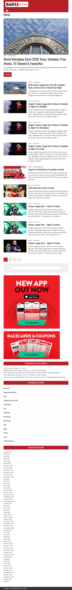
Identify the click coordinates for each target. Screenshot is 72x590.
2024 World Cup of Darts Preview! (41, 187)
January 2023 (8, 546)
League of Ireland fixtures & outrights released (46, 169)
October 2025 (8, 474)
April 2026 (7, 461)
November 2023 (9, 523)
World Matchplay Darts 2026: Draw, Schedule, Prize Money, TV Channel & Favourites (35, 61)
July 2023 (7, 532)
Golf (5, 409)
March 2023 (7, 541)
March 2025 (7, 488)
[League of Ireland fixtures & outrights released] (15, 177)
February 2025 (8, 490)
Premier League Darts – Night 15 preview (44, 224)
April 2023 (7, 539)
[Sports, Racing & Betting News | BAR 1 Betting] (36, 4)
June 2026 (7, 457)
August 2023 (8, 530)
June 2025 (7, 481)
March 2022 (7, 566)
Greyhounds (7, 413)
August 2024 (8, 503)
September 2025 (9, 477)
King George (7, 421)
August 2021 (8, 579)
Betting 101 (7, 388)
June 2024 (7, 508)
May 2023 (7, 537)
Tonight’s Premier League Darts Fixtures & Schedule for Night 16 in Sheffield (48, 105)
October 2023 (8, 526)
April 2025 (7, 486)
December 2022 (9, 548)
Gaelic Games (7, 404)
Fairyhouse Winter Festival (11, 400)
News (5, 425)
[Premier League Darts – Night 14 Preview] (15, 251)
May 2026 (7, 459)
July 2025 (7, 479)
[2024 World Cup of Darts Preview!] (15, 196)
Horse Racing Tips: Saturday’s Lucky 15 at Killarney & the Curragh (25, 375)
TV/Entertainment (8, 441)
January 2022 (8, 570)
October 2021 (8, 575)
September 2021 (9, 577)
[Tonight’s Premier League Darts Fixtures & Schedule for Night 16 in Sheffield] (15, 112)
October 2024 (8, 499)
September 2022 (9, 555)
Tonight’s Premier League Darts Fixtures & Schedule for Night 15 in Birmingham (48, 126)
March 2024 (7, 515)
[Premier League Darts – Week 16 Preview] (15, 214)
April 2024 (7, 512)
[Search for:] (33, 268)
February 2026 (8, 466)
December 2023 (9, 521)
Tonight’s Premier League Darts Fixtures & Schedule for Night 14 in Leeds (48, 147)
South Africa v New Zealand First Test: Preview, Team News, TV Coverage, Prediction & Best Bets (35, 377)
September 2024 (9, 501)
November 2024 (9, 497)
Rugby (5, 429)
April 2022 (7, 564)
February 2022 (8, 568)
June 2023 (7, 535)
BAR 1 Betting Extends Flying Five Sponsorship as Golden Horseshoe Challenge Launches (32, 373)
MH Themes (24, 588)
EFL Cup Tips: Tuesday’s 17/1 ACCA (15, 368)
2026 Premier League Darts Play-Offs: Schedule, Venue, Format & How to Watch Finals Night (46, 86)
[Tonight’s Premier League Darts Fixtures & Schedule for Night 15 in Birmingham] (15, 133)
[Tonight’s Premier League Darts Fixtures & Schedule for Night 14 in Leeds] (15, 154)
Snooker (6, 433)
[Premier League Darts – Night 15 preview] (15, 233)
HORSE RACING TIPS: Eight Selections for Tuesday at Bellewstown (25, 370)
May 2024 (7, 510)
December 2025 (9, 470)
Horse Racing (7, 417)
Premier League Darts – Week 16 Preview (44, 206)
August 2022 (8, 557)
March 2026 (7, 463)
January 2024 (8, 519)
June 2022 (7, 561)
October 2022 (8, 552)
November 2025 (9, 472)
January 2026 (8, 468)
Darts (5, 55)
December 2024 (9, 495)
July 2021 (7, 581)
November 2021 (9, 572)
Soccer (5, 437)
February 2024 (8, 517)
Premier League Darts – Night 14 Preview (44, 243)
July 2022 (7, 559)
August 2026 (8, 452)
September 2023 (9, 528)
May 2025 (7, 483)
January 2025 (8, 492)
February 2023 (8, 544)
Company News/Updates (10, 392)
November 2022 (9, 550)
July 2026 (7, 454)
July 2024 (7, 506)
